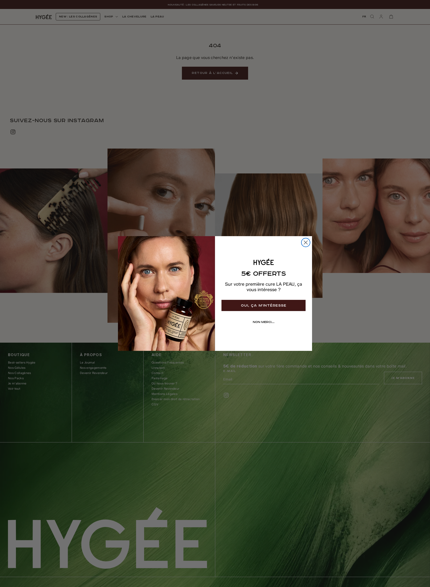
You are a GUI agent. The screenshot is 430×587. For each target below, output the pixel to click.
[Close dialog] (305, 242)
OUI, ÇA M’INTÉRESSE (263, 306)
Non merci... (263, 322)
